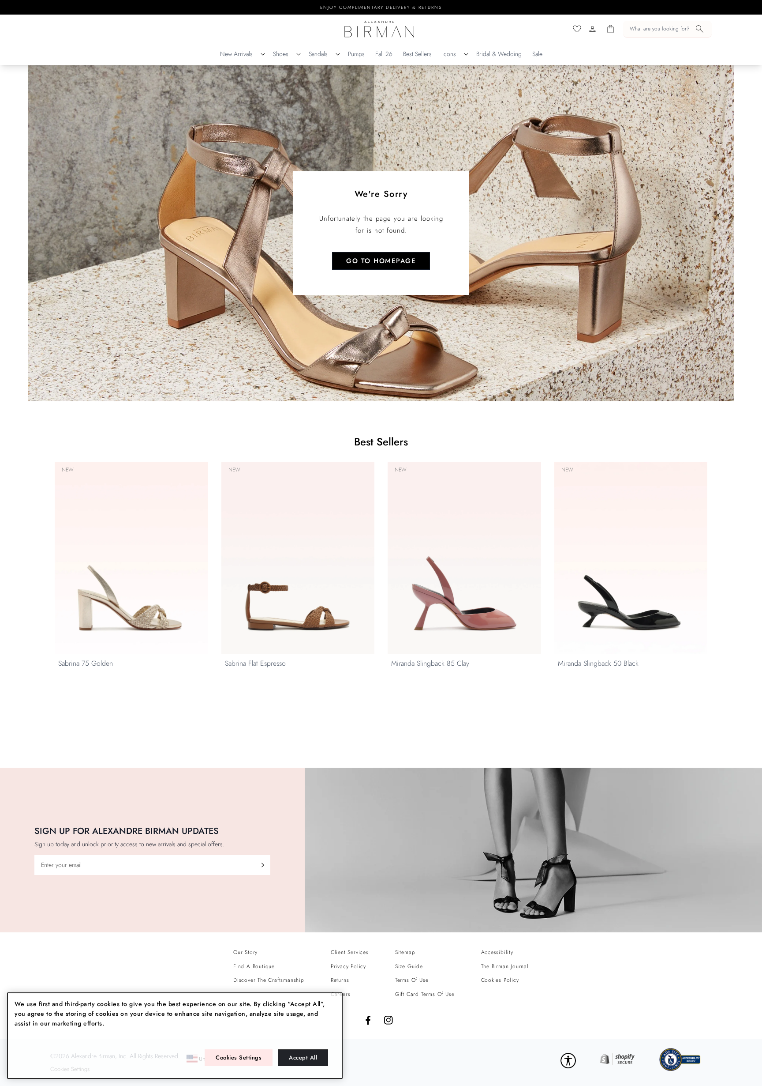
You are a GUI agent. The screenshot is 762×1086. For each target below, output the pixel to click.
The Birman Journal (505, 966)
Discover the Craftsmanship (268, 980)
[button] (667, 29)
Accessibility (497, 952)
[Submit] (260, 865)
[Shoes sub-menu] (298, 54)
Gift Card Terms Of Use (425, 994)
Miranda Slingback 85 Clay (430, 663)
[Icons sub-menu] (466, 54)
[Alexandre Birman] (379, 29)
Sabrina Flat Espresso (255, 663)
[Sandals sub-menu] (338, 54)
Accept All (303, 1057)
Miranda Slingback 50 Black (598, 663)
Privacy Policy (348, 966)
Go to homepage (381, 261)
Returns (340, 980)
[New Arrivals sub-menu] (263, 54)
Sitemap (405, 952)
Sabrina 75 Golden (85, 663)
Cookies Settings (238, 1057)
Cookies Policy (500, 980)
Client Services (350, 952)
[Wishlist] (577, 28)
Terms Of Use (412, 980)
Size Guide (409, 966)
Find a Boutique (254, 966)
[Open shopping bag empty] (610, 29)
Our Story (245, 952)
